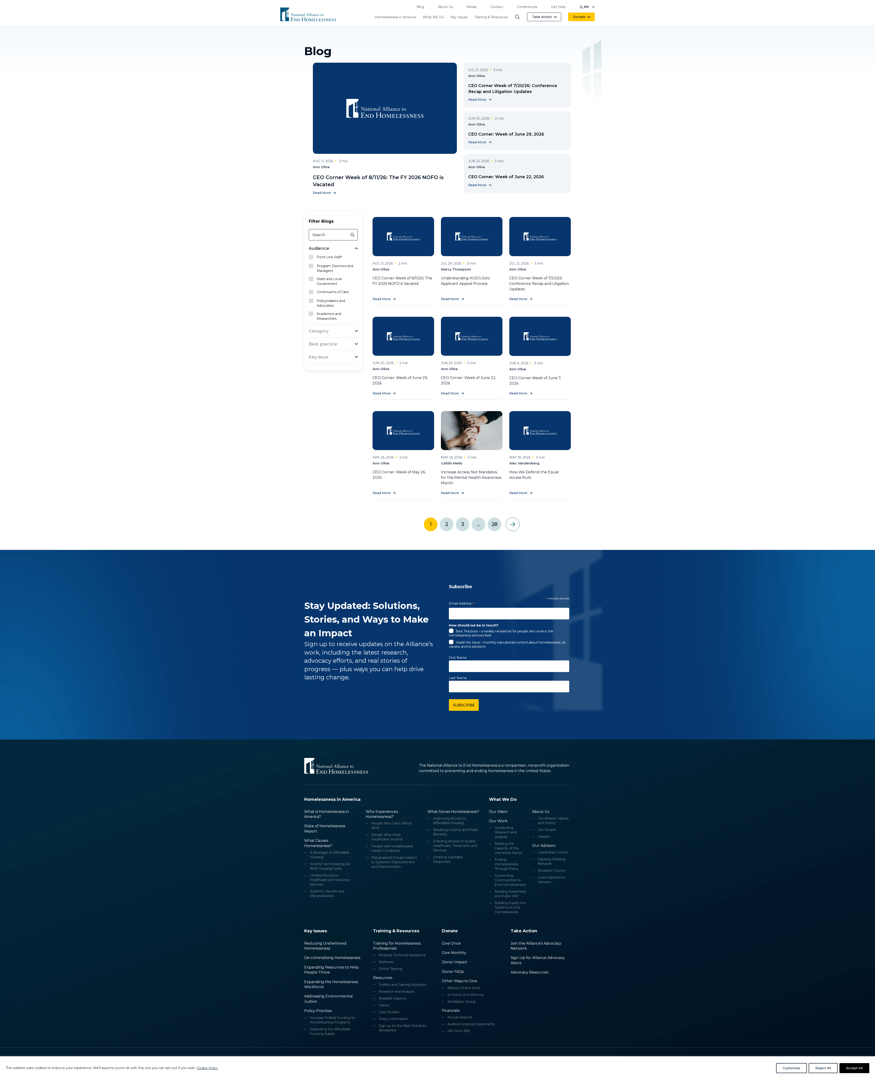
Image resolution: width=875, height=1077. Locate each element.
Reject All (823, 1068)
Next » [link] (513, 524)
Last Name (458, 678)
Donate (579, 17)
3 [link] (462, 524)
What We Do (433, 17)
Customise (791, 1068)
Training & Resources (491, 17)
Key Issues (459, 17)
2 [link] (446, 524)
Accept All (854, 1068)
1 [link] (430, 524)
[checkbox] (333, 257)
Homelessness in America (395, 17)
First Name (458, 658)
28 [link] (494, 524)
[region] (437, 1066)
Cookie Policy (207, 1068)
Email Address (461, 604)
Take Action (542, 17)
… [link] (478, 524)
